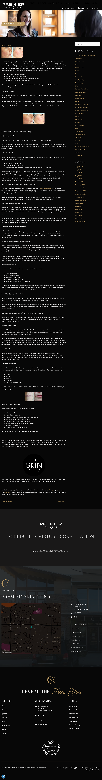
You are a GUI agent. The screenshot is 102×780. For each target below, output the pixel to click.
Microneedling (6, 45)
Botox (77, 74)
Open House (79, 119)
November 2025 (80, 194)
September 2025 (80, 200)
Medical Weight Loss (81, 110)
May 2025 (78, 212)
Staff (76, 143)
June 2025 (78, 209)
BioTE (77, 71)
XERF (77, 152)
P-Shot (77, 122)
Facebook (52, 490)
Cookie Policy (96, 770)
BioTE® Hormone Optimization (85, 56)
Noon (77, 116)
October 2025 (79, 197)
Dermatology (79, 83)
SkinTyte (78, 137)
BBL (76, 65)
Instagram (59, 490)
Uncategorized (80, 149)
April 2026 (78, 179)
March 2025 (79, 218)
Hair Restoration (80, 92)
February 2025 (80, 221)
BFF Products (79, 68)
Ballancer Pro (79, 62)
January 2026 (79, 188)
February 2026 (80, 185)
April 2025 (78, 215)
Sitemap (88, 768)
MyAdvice (43, 767)
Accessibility (61, 768)
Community (79, 77)
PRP (76, 128)
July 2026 (78, 170)
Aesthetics (78, 59)
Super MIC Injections (82, 146)
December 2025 (80, 191)
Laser (77, 101)
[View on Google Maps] (31, 628)
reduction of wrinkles (46, 188)
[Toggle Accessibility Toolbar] (3, 777)
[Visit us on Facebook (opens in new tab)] (92, 8)
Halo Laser (78, 95)
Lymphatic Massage (81, 107)
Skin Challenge (80, 134)
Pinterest (7, 492)
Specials (78, 140)
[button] (35, 3)
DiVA (76, 86)
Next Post (62, 501)
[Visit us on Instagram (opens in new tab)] (95, 8)
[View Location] (63, 8)
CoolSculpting (79, 80)
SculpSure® (79, 131)
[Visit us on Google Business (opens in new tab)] (97, 8)
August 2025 (79, 203)
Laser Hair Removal (81, 104)
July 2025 (78, 206)
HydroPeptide (79, 98)
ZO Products (79, 155)
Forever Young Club (81, 89)
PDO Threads (79, 125)
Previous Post (7, 501)
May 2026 (78, 176)
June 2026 (78, 173)
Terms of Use (80, 768)
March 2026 (79, 182)
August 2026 (79, 167)
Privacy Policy (70, 768)
